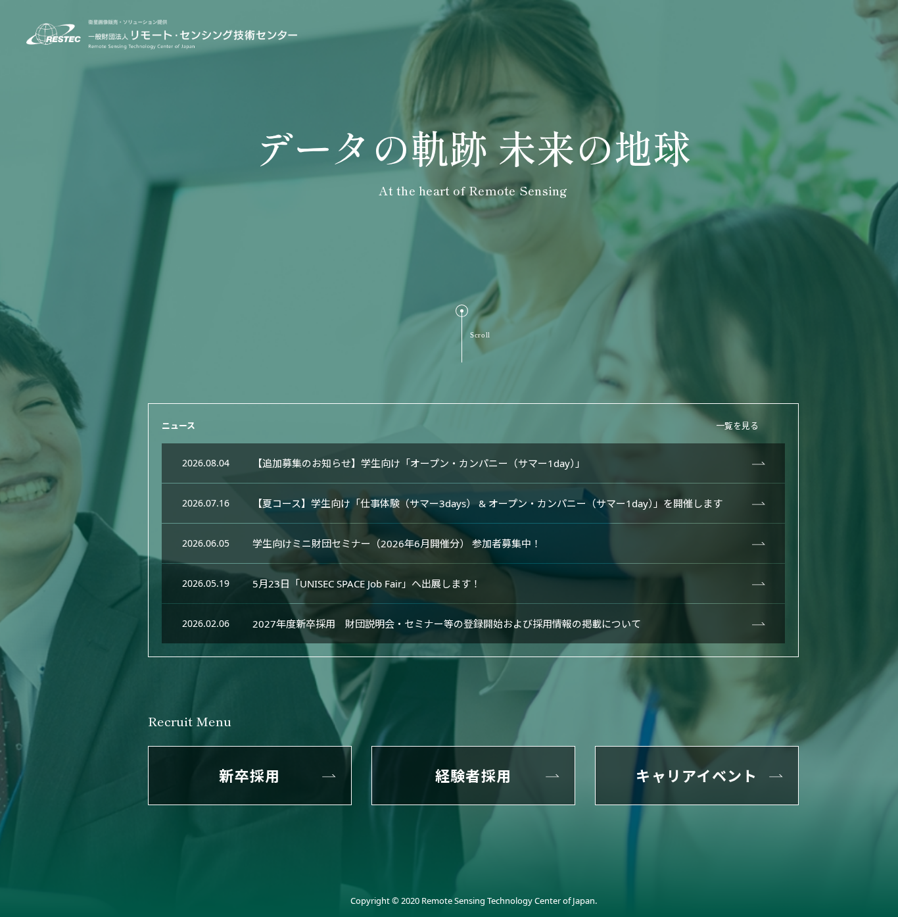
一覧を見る (737, 426)
